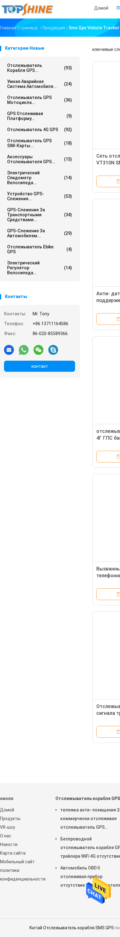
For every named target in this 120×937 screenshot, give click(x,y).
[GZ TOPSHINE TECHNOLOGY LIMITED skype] (53, 349)
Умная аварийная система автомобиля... (39, 84)
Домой (7, 809)
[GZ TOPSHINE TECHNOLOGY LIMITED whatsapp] (24, 349)
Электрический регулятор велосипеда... (39, 267)
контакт (39, 366)
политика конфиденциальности (21, 874)
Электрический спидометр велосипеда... (39, 177)
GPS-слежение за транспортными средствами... (39, 214)
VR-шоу (7, 827)
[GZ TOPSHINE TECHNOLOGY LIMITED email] (9, 349)
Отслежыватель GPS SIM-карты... (39, 143)
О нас (5, 835)
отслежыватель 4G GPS (39, 129)
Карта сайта (13, 853)
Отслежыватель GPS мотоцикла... (39, 100)
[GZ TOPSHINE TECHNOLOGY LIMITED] (27, 9)
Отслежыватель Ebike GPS (39, 249)
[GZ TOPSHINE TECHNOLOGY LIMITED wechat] (38, 349)
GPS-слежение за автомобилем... (39, 233)
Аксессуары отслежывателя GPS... (39, 159)
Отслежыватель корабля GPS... (39, 68)
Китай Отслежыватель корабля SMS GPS (72, 927)
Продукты (10, 818)
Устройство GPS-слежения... (39, 196)
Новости (9, 844)
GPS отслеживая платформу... (39, 116)
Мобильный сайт (17, 861)
